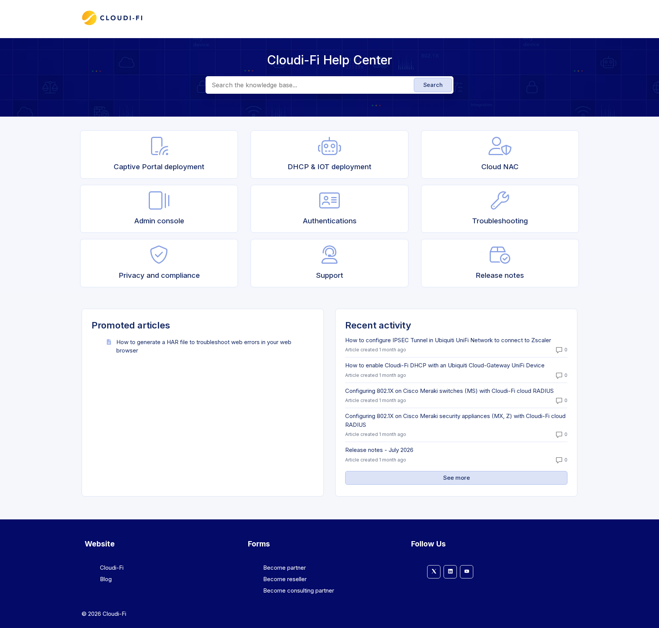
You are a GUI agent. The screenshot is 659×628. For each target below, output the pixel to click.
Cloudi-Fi (112, 567)
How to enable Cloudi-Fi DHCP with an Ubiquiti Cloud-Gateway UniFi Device (445, 365)
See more (492, 477)
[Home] (112, 23)
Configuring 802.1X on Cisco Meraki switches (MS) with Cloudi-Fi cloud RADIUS (449, 390)
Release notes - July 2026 (379, 449)
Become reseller (285, 579)
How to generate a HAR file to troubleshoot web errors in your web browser (203, 346)
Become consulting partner (298, 590)
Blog (106, 579)
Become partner (284, 567)
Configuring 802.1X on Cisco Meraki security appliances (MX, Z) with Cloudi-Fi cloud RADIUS (455, 420)
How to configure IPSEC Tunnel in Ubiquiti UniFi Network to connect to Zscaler (448, 340)
